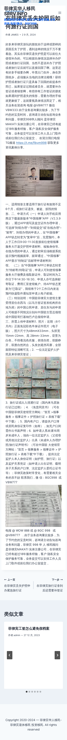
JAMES (15, 34)
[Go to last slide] (9, 655)
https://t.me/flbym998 (31, 142)
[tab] (26, 692)
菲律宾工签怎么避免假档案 (28, 628)
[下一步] (57, 655)
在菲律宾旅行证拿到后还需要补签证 (50, 585)
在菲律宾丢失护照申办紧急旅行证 (17, 585)
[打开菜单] (60, 12)
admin (17, 635)
